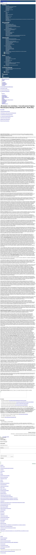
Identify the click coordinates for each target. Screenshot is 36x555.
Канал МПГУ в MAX (6, 436)
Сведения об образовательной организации (6, 468)
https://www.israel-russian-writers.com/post (22, 403)
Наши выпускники (3, 523)
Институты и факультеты (4, 477)
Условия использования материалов (9, 551)
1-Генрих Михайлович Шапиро (5, 111)
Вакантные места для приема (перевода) (6, 526)
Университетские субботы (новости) (7, 99)
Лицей (3, 80)
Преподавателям (4, 83)
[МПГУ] (1, 2)
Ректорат (1, 474)
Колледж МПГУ (2, 520)
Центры (1, 480)
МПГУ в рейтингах (5, 103)
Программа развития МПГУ (4, 490)
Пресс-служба (2, 487)
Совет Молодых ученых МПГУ (5, 546)
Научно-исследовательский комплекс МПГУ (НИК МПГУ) (9, 542)
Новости (3, 93)
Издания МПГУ (2, 548)
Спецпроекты (4, 84)
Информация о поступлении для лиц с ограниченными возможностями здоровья (12, 502)
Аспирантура (2, 514)
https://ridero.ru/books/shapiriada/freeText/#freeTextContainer (17, 400)
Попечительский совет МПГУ (4, 475)
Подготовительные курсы (4, 505)
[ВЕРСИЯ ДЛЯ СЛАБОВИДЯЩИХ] (5, 74)
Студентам (3, 82)
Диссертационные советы (4, 545)
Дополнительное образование (4, 517)
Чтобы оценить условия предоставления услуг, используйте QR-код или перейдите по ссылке (14, 530)
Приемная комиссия (3, 493)
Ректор (1, 472)
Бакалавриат (2, 511)
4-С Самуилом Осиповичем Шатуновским (6, 116)
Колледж (3, 79)
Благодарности (4, 101)
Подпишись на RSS (4, 0)
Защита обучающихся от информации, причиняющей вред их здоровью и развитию (12, 524)
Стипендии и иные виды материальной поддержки (8, 527)
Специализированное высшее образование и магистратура (9, 499)
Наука (3, 98)
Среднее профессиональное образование (6, 496)
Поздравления (4, 100)
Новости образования (5, 97)
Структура (2, 469)
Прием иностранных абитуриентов (5, 508)
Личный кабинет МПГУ (16, 1)
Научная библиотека (3, 484)
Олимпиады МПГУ (3, 539)
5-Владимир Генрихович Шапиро (5, 117)
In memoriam (4, 102)
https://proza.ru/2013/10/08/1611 (23, 414)
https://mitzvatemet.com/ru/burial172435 (10, 417)
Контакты (3, 85)
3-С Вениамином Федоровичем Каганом (6, 114)
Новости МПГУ (4, 96)
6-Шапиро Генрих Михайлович (5, 119)
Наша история (2, 466)
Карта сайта (2, 551)
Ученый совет (2, 471)
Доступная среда (2, 529)
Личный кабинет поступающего (6, 1)
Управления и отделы (3, 478)
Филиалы (1, 481)
